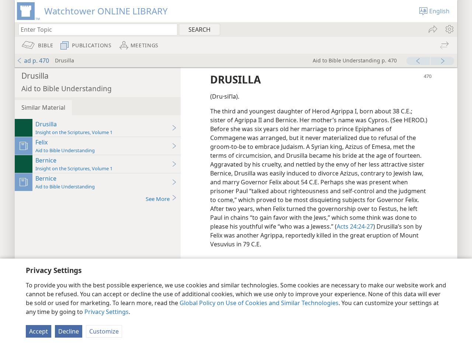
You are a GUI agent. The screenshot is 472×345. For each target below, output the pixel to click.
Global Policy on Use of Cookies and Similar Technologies (259, 303)
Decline (68, 331)
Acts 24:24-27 (355, 226)
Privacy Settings (106, 312)
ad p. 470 (36, 61)
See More (158, 198)
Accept (38, 331)
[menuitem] (448, 29)
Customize (104, 331)
